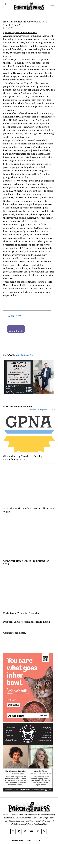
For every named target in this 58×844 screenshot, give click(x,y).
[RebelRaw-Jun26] (28, 721)
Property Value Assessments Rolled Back (26, 621)
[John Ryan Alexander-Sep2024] (29, 393)
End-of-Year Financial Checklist (21, 613)
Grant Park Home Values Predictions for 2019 (26, 562)
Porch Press (14, 316)
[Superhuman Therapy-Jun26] (28, 790)
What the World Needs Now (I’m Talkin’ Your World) (28, 510)
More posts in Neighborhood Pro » (42, 410)
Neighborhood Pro (24, 355)
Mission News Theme (20, 840)
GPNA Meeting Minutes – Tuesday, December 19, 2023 (23, 457)
